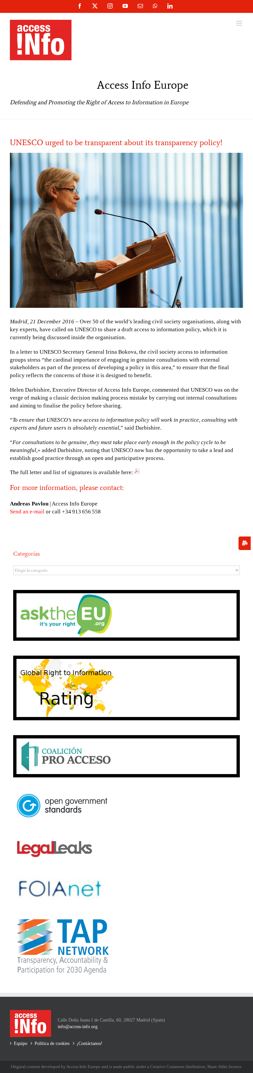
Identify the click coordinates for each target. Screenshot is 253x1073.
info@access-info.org (78, 1026)
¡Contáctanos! (89, 1043)
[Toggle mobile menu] (239, 23)
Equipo (20, 1043)
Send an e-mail (27, 511)
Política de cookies (52, 1043)
